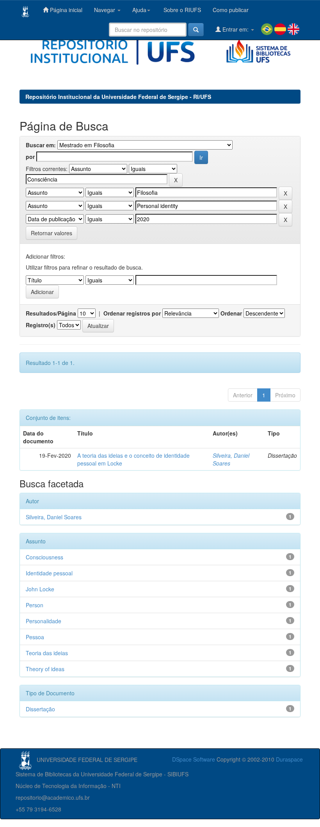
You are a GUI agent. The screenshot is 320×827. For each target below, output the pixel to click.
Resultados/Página (51, 313)
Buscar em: (41, 145)
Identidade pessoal (49, 573)
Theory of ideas (45, 669)
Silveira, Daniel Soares (54, 517)
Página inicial (65, 10)
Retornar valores (51, 233)
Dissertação (40, 709)
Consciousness (44, 557)
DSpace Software (193, 759)
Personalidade (43, 621)
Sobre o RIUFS (181, 10)
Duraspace (289, 759)
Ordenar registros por (132, 313)
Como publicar (231, 10)
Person (34, 605)
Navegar (105, 10)
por (30, 156)
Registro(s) (40, 325)
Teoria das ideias (47, 653)
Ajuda (139, 10)
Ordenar (231, 313)
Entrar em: (235, 29)
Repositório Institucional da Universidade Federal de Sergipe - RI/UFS (118, 97)
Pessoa (35, 637)
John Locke (40, 589)
